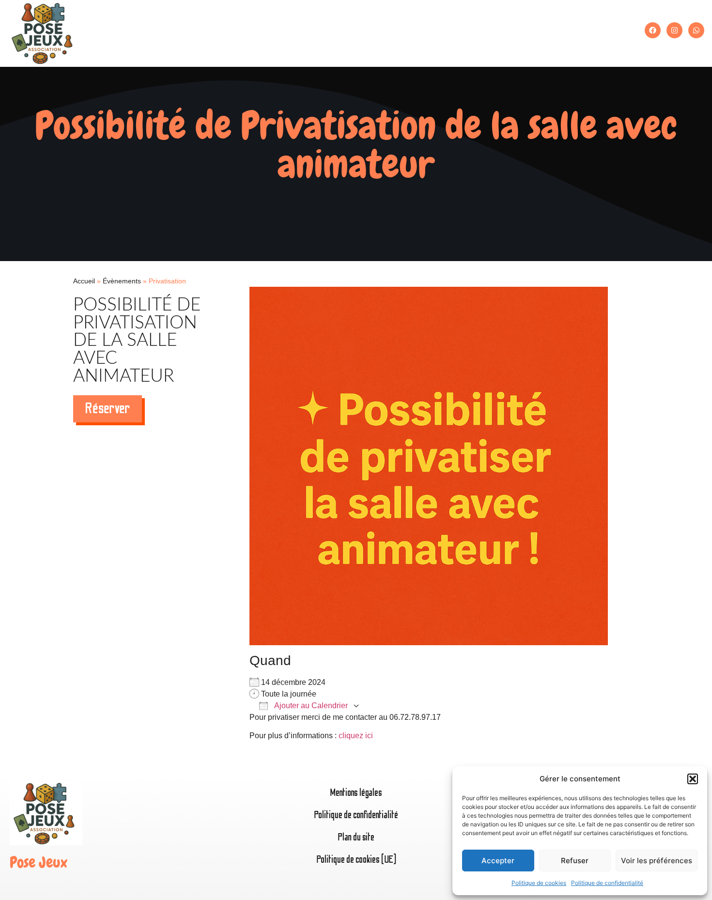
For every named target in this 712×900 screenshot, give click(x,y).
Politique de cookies (538, 882)
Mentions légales (356, 792)
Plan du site (356, 837)
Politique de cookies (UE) (356, 859)
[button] (692, 779)
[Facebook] (653, 30)
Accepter (497, 860)
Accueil (84, 281)
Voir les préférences (656, 860)
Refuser (574, 860)
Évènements (122, 281)
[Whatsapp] (696, 30)
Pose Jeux (38, 862)
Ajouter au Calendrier (310, 705)
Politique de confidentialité (607, 882)
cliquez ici (356, 735)
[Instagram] (674, 30)
